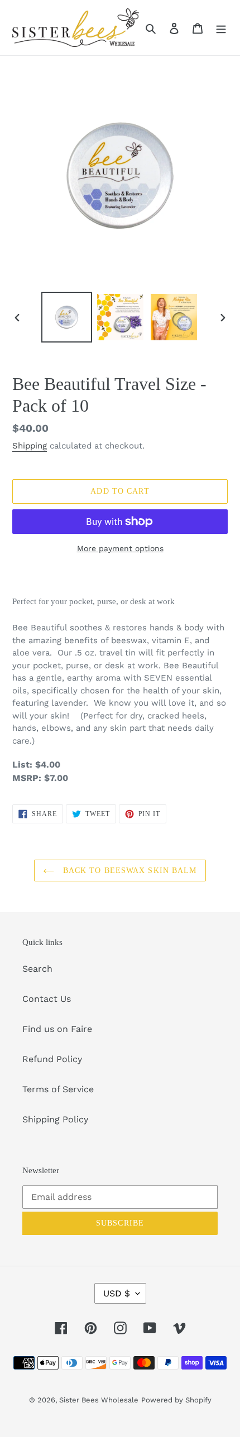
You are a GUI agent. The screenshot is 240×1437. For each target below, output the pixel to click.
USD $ (116, 1293)
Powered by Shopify (176, 1400)
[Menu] (221, 28)
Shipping (29, 446)
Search (37, 968)
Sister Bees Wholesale (98, 1400)
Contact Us (46, 999)
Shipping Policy (55, 1119)
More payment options (120, 548)
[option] (67, 317)
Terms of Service (58, 1089)
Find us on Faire (57, 1029)
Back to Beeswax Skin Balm (128, 870)
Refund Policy (52, 1059)
